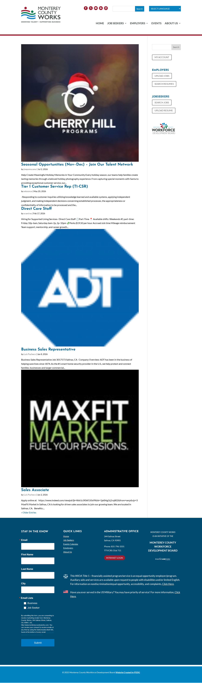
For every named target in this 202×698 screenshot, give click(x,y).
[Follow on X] (91, 8)
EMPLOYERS (137, 23)
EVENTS (156, 23)
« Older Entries (28, 512)
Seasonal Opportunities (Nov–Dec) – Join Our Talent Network (77, 165)
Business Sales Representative (48, 350)
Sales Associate (35, 490)
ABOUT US (171, 23)
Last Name (27, 569)
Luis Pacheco (30, 354)
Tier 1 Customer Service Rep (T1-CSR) (54, 187)
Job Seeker (33, 607)
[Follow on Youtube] (96, 8)
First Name (27, 554)
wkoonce (28, 191)
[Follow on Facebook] (86, 8)
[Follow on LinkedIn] (101, 8)
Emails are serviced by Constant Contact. (37, 633)
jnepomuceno (30, 169)
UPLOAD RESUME (164, 110)
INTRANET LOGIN (114, 558)
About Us (67, 552)
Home (66, 536)
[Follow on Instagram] (106, 8)
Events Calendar (70, 544)
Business (32, 603)
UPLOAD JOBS (162, 76)
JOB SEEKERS (115, 23)
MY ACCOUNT (162, 57)
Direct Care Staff (36, 209)
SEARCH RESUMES (164, 83)
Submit (38, 642)
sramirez (28, 213)
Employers (68, 548)
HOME (100, 23)
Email (24, 540)
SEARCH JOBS (162, 102)
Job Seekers (68, 540)
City (23, 583)
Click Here (168, 584)
